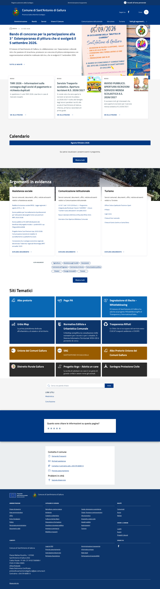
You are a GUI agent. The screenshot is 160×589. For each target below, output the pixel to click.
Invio (109, 385)
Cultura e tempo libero (52, 519)
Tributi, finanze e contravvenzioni (91, 512)
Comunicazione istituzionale (92, 21)
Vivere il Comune (57, 21)
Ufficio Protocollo (14, 566)
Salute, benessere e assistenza (91, 509)
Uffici (11, 515)
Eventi (119, 532)
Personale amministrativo (17, 525)
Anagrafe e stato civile (88, 519)
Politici (11, 522)
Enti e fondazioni (14, 519)
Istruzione (110, 21)
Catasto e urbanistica (52, 515)
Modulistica (49, 396)
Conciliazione (50, 401)
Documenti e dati (14, 528)
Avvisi (119, 512)
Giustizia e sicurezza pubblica (54, 525)
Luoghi (119, 529)
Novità (34, 21)
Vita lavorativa (85, 515)
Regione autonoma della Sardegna (22, 3)
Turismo (122, 21)
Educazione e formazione (53, 522)
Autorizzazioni (85, 525)
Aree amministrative (16, 512)
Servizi (43, 21)
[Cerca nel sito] (146, 12)
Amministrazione (20, 21)
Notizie (119, 515)
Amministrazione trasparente (77, 3)
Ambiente (48, 512)
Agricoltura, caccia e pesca (53, 509)
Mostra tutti (80, 160)
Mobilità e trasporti (51, 532)
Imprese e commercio (52, 528)
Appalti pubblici (86, 522)
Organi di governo (15, 509)
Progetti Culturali (122, 535)
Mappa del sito (14, 583)
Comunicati (120, 509)
